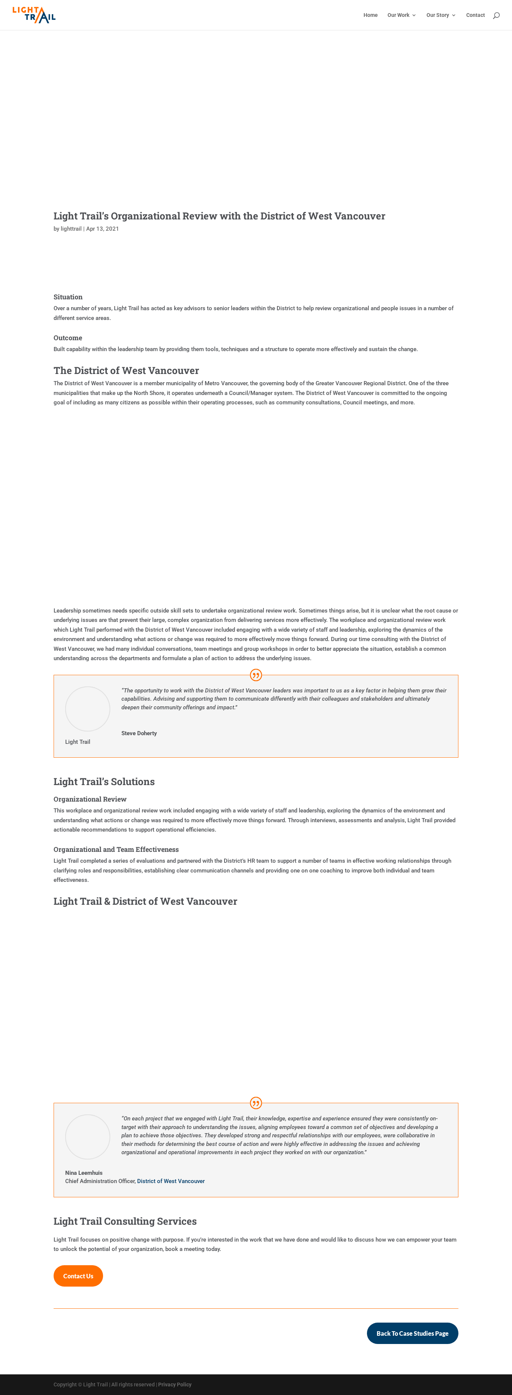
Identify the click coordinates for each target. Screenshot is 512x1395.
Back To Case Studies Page (413, 1333)
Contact (475, 15)
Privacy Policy (175, 1384)
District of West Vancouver (171, 1181)
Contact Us (78, 1275)
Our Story (438, 15)
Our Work (398, 15)
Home (371, 15)
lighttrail (71, 228)
